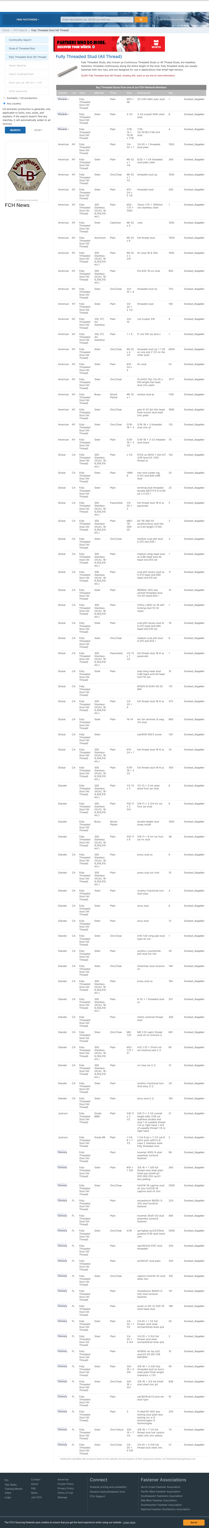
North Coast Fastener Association (160, 1486)
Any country (14, 103)
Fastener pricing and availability (108, 1486)
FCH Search (20, 30)
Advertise (63, 1479)
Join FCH (36, 1497)
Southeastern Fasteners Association (161, 1495)
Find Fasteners (27, 19)
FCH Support (97, 1496)
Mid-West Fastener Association (159, 1500)
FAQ (33, 1488)
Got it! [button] (194, 1522)
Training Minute (13, 1488)
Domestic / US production (22, 98)
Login (8, 1497)
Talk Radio (11, 1484)
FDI (6, 1480)
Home (5, 30)
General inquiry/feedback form (107, 1491)
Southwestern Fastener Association (161, 1504)
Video (8, 1492)
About (34, 1483)
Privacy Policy (66, 1488)
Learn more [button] (129, 1522)
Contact (35, 1479)
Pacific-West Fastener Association (160, 1491)
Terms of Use (65, 1492)
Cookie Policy (66, 1483)
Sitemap (62, 1497)
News (34, 1492)
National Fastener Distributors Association (165, 1509)
